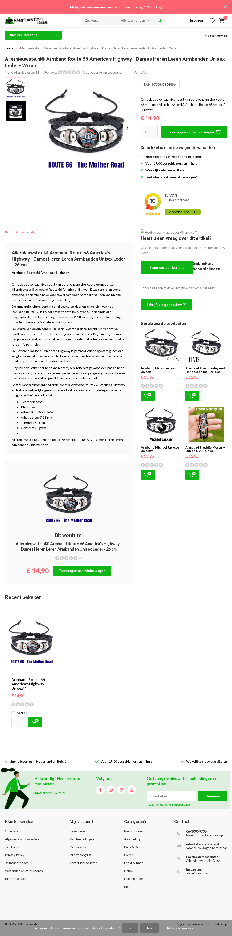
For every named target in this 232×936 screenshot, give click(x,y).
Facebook (100, 789)
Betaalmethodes (17, 863)
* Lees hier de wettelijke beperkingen (169, 804)
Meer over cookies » (180, 928)
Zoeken (159, 20)
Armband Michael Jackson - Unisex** (161, 449)
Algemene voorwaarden (22, 839)
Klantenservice (215, 35)
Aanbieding (132, 839)
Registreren (78, 831)
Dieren (129, 855)
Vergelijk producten (83, 863)
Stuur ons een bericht (167, 267)
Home (9, 48)
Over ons (11, 831)
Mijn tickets (78, 847)
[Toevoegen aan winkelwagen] (35, 722)
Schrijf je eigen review (165, 304)
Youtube (131, 789)
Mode (128, 886)
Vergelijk (23, 713)
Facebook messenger (202, 857)
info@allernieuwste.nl (202, 844)
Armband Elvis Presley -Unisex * (158, 370)
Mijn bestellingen (82, 839)
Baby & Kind (132, 847)
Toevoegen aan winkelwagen (82, 571)
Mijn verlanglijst (81, 855)
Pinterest (121, 789)
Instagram (110, 789)
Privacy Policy (14, 855)
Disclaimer (12, 847)
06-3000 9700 (196, 831)
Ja (130, 928)
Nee (149, 928)
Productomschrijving (20, 232)
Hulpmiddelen (134, 879)
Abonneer (212, 796)
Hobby (128, 871)
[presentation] (127, 128)
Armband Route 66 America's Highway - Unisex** (28, 684)
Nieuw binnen (134, 831)
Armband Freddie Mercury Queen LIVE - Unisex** (205, 449)
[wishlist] (212, 20)
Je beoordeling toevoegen (104, 72)
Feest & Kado (133, 863)
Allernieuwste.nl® (27, 72)
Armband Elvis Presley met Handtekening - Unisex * (205, 370)
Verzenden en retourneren (24, 871)
